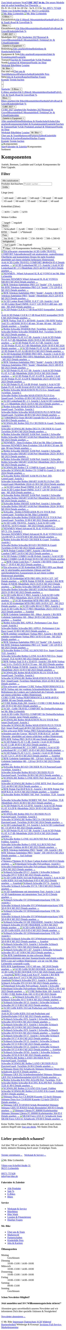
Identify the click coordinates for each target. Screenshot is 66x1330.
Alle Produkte (44, 60)
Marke (5, 226)
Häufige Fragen (38, 77)
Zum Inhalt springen (11, 2)
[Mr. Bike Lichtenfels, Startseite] (24, 13)
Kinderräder (13, 31)
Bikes (5, 25)
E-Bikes (6, 17)
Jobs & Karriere (14, 77)
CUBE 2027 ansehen (11, 109)
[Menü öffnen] (2, 82)
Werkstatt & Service (35, 1155)
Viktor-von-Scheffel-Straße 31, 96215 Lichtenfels (25, 11)
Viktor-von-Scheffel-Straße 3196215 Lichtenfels (16, 1167)
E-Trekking (42, 40)
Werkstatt (5, 65)
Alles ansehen (19, 48)
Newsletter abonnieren (13, 1316)
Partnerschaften (25, 74)
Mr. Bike (6, 68)
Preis (4, 235)
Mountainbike (14, 40)
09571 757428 (8, 1173)
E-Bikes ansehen (9, 92)
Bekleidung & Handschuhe (34, 121)
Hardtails (44, 28)
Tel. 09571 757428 (52, 8)
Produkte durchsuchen (12, 183)
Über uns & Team (10, 135)
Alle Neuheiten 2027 (27, 37)
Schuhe (17, 51)
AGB (39, 1321)
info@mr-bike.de (9, 1176)
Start (3, 146)
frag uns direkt (29, 1127)
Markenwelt (12, 74)
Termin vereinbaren (12, 1155)
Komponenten (40, 54)
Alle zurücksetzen (10, 181)
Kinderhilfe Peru (41, 74)
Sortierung (36, 248)
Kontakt (5, 79)
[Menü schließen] (2, 86)
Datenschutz (30, 1321)
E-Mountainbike (29, 40)
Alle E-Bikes (21, 19)
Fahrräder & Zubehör (16, 146)
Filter (7, 248)
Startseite (5, 89)
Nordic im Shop (39, 62)
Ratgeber (26, 77)
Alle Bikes (20, 28)
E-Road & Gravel (16, 22)
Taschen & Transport (20, 60)
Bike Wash (12, 1214)
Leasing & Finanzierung (19, 1217)
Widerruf (47, 1321)
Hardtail (48, 19)
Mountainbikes (33, 28)
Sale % (28, 22)
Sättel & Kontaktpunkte (34, 124)
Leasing (25, 65)
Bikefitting (16, 65)
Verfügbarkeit (8, 241)
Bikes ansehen (8, 101)
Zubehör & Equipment (12, 46)
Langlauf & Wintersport (19, 62)
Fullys (52, 28)
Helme (29, 48)
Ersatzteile (21, 57)
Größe (5, 187)
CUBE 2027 (8, 34)
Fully (55, 19)
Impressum (18, 1321)
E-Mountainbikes (36, 19)
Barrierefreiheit (8, 1324)
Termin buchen (17, 79)
